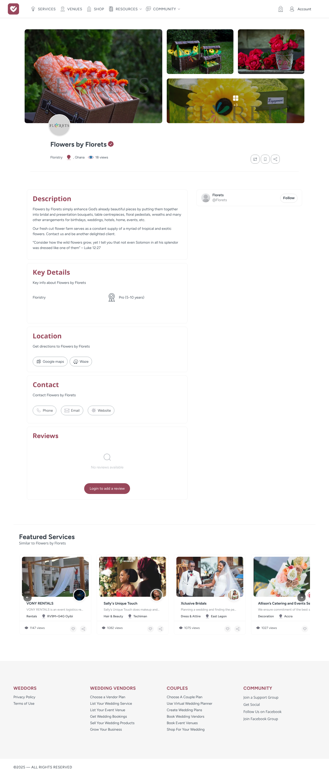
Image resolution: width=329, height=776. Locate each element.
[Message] (255, 159)
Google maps (53, 361)
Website (104, 410)
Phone (48, 410)
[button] (279, 8)
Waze (84, 361)
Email (75, 410)
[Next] (301, 597)
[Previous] (28, 597)
